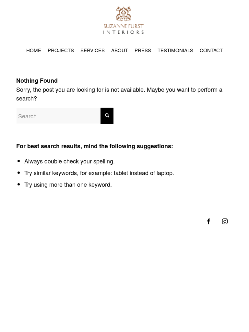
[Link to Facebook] (208, 224)
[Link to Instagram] (225, 224)
